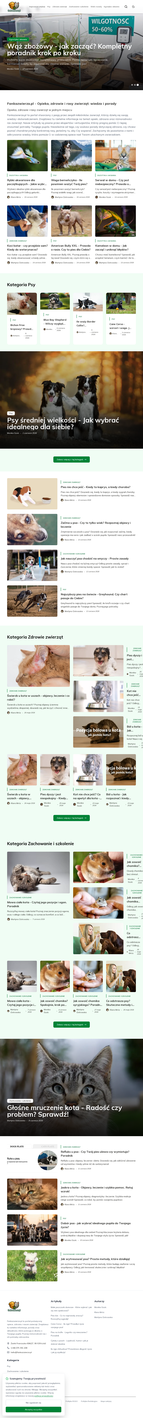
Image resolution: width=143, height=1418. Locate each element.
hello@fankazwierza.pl (21, 1352)
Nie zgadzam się (33, 1402)
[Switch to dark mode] (133, 6)
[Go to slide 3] (138, 85)
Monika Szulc (13, 69)
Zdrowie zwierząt (60, 7)
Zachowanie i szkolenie (78, 7)
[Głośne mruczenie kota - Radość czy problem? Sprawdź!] (71, 1087)
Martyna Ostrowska (16, 1120)
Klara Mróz (99, 1312)
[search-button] (125, 6)
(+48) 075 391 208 (19, 1348)
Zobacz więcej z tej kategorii (70, 459)
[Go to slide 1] (132, 85)
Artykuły (56, 1301)
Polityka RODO (72, 1401)
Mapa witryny (106, 1401)
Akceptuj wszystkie (33, 1409)
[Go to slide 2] (135, 85)
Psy (48, 7)
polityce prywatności (43, 1396)
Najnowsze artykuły (37, 7)
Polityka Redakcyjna (89, 1401)
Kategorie (13, 1360)
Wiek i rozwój (96, 7)
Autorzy (99, 1301)
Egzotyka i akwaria (111, 7)
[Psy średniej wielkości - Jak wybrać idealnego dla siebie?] (71, 400)
